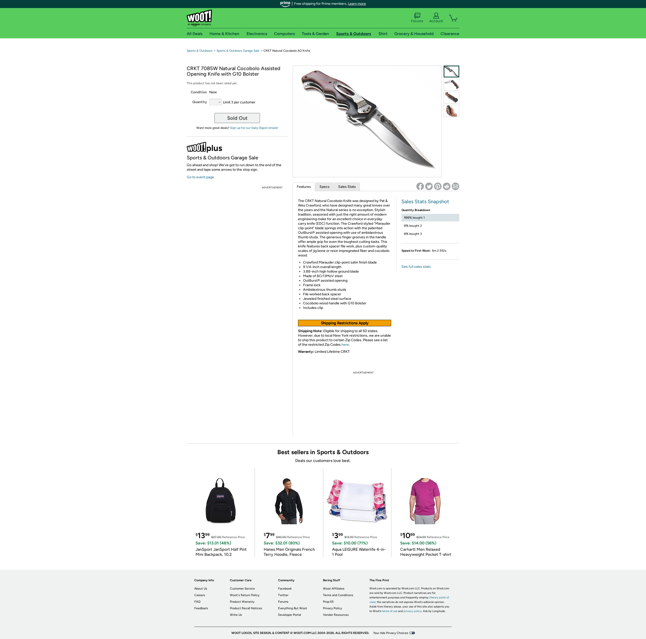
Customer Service (242, 588)
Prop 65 (328, 601)
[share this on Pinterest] (438, 186)
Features (304, 187)
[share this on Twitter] (429, 186)
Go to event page (200, 177)
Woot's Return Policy (244, 595)
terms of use (389, 611)
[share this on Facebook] (420, 186)
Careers (199, 595)
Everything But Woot (292, 608)
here (345, 344)
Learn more (357, 4)
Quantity (199, 102)
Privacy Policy (332, 608)
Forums (417, 21)
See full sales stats (416, 267)
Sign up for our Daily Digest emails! (254, 128)
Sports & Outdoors (199, 50)
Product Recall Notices (246, 608)
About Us (200, 588)
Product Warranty (242, 601)
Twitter (283, 595)
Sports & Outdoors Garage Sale (238, 50)
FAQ (197, 601)
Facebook (285, 588)
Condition (199, 92)
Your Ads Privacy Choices (390, 633)
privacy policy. (412, 611)
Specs (324, 187)
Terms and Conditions (338, 595)
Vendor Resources (336, 615)
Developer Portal (289, 615)
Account (436, 21)
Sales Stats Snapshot (425, 201)
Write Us (236, 615)
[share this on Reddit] (446, 186)
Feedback (201, 608)
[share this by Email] (455, 186)
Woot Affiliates (333, 588)
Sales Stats (347, 187)
